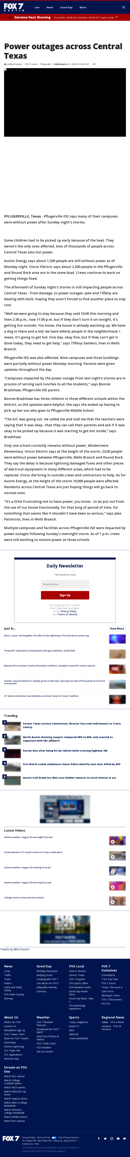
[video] (117, 840)
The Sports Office (78, 983)
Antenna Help (11, 1058)
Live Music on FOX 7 (48, 983)
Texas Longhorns (78, 1022)
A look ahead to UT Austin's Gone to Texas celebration (33, 852)
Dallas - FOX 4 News (113, 1022)
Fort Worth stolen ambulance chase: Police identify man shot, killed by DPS (72, 764)
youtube (118, 1138)
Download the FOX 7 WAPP (48, 1031)
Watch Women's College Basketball (14, 1111)
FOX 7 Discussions (112, 999)
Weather (43, 1017)
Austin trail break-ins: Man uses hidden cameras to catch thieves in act (69, 777)
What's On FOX (12, 1022)
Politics (8, 983)
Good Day (44, 966)
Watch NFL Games (14, 1076)
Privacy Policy (69, 611)
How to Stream (77, 971)
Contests (41, 991)
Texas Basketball (78, 1038)
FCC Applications (13, 1054)
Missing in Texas (111, 995)
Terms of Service (67, 614)
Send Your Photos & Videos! (48, 1038)
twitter (105, 1138)
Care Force (108, 991)
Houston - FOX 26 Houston (111, 1028)
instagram (111, 1138)
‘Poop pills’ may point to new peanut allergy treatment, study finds (39, 650)
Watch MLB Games (14, 1087)
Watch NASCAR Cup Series (15, 1093)
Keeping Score (44, 975)
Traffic (7, 975)
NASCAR (73, 1034)
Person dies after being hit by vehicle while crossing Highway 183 (65, 750)
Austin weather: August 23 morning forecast (27, 882)
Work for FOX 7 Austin (16, 1038)
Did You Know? (45, 1051)
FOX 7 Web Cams (46, 1043)
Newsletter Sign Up (14, 1030)
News (8, 966)
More (83, 7)
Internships (10, 1042)
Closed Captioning (14, 1046)
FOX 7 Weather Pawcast (45, 1023)
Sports (74, 1017)
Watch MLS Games (14, 1120)
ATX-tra (106, 1003)
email (124, 1138)
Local (7, 971)
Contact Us (10, 1026)
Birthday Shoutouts (47, 971)
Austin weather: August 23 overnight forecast (28, 837)
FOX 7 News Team (14, 1034)
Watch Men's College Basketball (15, 1104)
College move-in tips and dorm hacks (24, 897)
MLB (71, 1030)
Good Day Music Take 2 (81, 1000)
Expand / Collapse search (124, 7)
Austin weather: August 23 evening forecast (27, 867)
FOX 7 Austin (31, 64)
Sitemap (8, 998)
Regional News (113, 1017)
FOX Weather (44, 1047)
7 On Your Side (110, 979)
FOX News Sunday (14, 994)
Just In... (10, 628)
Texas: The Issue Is (112, 987)
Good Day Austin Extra (78, 993)
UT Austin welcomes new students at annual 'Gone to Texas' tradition (41, 695)
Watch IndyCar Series (15, 1098)
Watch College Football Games (12, 1082)
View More (117, 628)
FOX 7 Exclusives (109, 968)
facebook (99, 1138)
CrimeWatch (108, 975)
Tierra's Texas (76, 975)
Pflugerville (45, 64)
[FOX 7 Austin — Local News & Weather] (15, 7)
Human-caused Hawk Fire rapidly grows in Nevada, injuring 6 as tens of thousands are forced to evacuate (54, 682)
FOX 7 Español (77, 979)
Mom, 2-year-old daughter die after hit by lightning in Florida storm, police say (46, 635)
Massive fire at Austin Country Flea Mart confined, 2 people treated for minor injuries (49, 665)
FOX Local (76, 966)
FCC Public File (12, 1050)
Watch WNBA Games (15, 1116)
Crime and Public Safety (13, 989)
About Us (11, 1017)
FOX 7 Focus (108, 983)
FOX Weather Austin (80, 987)
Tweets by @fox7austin (15, 949)
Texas (7, 979)
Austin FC (74, 1026)
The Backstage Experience (77, 1007)
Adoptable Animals (47, 987)
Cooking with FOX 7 (47, 979)
